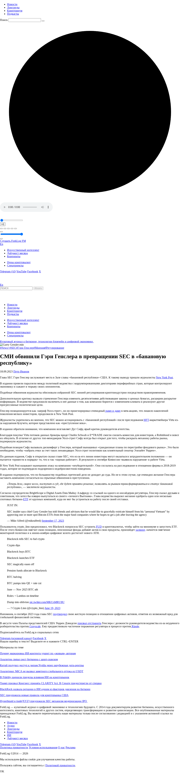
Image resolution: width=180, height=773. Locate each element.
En (1, 244)
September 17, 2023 (53, 520)
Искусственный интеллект (23, 250)
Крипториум (14, 10)
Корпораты (13, 256)
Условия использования (43, 747)
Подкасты (13, 13)
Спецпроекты (15, 265)
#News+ (4, 347)
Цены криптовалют (19, 262)
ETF (25, 499)
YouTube (21, 271)
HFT (146, 419)
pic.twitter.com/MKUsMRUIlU (47, 602)
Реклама (70, 747)
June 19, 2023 (52, 608)
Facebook (32, 271)
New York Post (164, 377)
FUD (99, 526)
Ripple (135, 626)
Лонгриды (13, 7)
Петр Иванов (21, 371)
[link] (9, 281)
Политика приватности (14, 747)
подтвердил (60, 614)
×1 (2, 224)
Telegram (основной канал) (16, 638)
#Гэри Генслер (25, 347)
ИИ (9, 735)
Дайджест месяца (17, 253)
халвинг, (141, 529)
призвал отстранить (89, 623)
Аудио (11, 725)
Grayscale (35, 626)
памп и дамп (113, 410)
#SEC (12, 347)
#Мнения (39, 347)
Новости (12, 4)
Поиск (4, 19)
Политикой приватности (60, 765)
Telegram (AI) (8, 271)
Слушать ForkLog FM (13, 240)
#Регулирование (54, 347)
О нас (61, 747)
